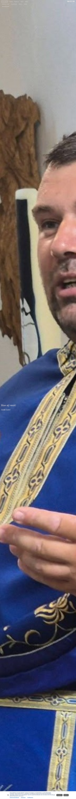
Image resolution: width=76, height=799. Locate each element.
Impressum (23, 797)
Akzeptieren (59, 795)
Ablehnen (66, 795)
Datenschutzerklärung (14, 797)
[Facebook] (68, 1)
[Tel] (74, 1)
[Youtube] (70, 1)
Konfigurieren (30, 797)
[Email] (72, 1)
